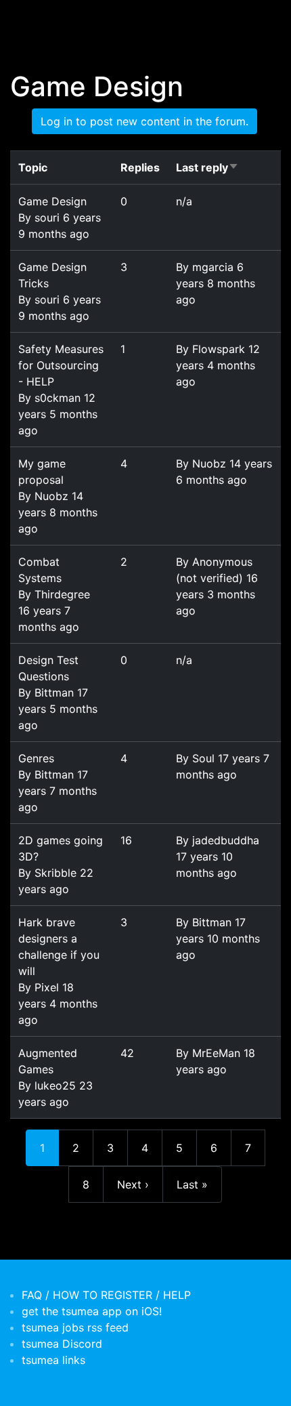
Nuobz (51, 496)
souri (47, 217)
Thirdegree (62, 594)
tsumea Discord (62, 1343)
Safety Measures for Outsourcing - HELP (61, 365)
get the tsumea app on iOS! (92, 1311)
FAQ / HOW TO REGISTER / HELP (106, 1295)
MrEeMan (216, 1053)
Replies (140, 167)
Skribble (55, 873)
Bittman (54, 692)
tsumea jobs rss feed (75, 1327)
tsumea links (53, 1360)
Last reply (207, 167)
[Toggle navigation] (30, 19)
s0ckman (58, 398)
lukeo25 (55, 1085)
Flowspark (218, 349)
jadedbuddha (225, 840)
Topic (32, 167)
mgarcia (212, 267)
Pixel (47, 987)
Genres (36, 758)
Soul (203, 758)
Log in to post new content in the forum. (144, 121)
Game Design (52, 201)
